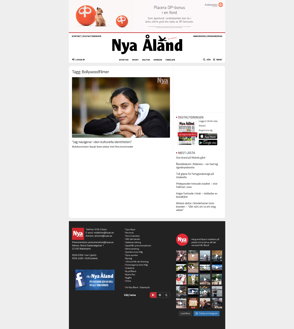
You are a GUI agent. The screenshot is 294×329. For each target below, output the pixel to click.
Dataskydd (145, 287)
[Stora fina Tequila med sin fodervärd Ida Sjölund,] (193, 279)
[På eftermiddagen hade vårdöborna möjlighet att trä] (181, 267)
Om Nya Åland (131, 287)
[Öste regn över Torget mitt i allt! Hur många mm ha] (181, 303)
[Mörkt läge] (166, 295)
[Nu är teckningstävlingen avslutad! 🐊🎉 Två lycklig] (193, 303)
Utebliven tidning (133, 242)
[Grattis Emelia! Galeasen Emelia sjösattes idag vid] (217, 291)
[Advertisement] (199, 88)
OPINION (157, 59)
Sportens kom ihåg (134, 251)
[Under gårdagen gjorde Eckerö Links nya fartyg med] (217, 267)
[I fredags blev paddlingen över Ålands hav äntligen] (205, 255)
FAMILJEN (170, 59)
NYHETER (123, 59)
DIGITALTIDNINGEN (92, 36)
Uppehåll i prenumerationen (138, 245)
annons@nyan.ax (103, 236)
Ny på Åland (130, 271)
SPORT (135, 59)
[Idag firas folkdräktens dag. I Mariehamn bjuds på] (205, 279)
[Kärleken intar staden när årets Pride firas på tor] (181, 255)
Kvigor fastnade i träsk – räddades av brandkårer (196, 195)
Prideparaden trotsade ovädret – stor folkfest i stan (196, 185)
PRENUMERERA (214, 36)
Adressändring (132, 248)
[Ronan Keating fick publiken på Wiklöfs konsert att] (181, 291)
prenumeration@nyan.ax (100, 242)
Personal (129, 232)
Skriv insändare (132, 235)
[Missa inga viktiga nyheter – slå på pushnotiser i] (181, 279)
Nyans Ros (130, 274)
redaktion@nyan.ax (104, 232)
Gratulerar (129, 268)
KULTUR (146, 59)
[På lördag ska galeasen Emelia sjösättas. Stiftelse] (217, 303)
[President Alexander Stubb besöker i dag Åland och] (193, 267)
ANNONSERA (199, 36)
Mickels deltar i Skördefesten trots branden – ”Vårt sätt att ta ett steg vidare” (196, 206)
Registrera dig (205, 130)
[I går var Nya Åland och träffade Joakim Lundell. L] (205, 303)
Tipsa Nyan (130, 229)
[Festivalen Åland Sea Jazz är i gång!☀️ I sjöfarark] (217, 255)
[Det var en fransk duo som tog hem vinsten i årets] (205, 267)
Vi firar (128, 280)
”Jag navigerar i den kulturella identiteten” (102, 141)
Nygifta (128, 277)
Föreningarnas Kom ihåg (136, 264)
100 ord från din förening (136, 261)
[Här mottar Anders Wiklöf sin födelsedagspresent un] (205, 291)
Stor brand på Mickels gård (190, 158)
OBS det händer (132, 239)
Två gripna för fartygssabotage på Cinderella (195, 175)
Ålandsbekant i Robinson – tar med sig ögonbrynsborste (197, 165)
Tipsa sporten (131, 255)
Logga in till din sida (208, 121)
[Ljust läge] (159, 295)
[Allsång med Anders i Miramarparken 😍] (193, 291)
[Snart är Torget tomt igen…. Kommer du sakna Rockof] (217, 279)
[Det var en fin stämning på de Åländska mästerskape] (193, 255)
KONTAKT (76, 36)
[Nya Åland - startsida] (147, 55)
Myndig (128, 258)
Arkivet (202, 125)
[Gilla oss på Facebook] (95, 280)
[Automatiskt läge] (153, 295)
